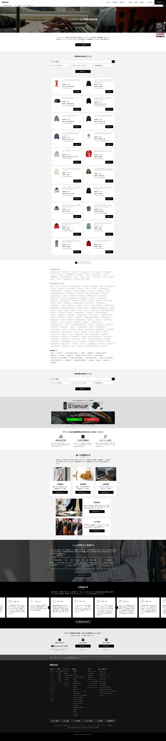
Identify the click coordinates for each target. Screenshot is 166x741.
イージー (108, 291)
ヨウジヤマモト (54, 343)
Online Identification (92, 687)
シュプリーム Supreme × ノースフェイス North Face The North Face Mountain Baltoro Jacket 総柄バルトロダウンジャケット (71, 206)
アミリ (87, 288)
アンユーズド (100, 291)
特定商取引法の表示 (67, 725)
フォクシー (98, 331)
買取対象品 (115, 2)
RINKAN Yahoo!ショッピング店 (104, 675)
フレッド (70, 334)
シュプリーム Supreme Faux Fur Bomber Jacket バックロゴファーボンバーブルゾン (103, 240)
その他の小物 (54, 276)
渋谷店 (68, 174)
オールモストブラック (102, 298)
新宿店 (83, 353)
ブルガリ (63, 334)
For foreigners (66, 685)
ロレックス (79, 346)
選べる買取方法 (60, 671)
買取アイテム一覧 (54, 689)
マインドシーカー (54, 339)
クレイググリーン (89, 303)
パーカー (102, 88)
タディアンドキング (106, 317)
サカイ (66, 310)
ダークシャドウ (79, 317)
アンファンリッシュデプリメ (80, 291)
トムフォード (77, 322)
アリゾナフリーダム (103, 288)
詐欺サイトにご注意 (91, 725)
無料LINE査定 (90, 675)
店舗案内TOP (75, 671)
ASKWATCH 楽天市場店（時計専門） (105, 689)
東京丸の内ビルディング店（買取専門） (59, 358)
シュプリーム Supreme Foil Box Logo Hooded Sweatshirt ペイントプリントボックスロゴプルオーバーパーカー (71, 169)
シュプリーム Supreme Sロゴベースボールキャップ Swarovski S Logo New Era (71, 98)
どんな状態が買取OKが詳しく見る (83, 575)
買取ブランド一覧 (54, 671)
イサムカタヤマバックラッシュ (57, 293)
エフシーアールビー (92, 295)
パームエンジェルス (82, 327)
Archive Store (101, 695)
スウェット (80, 274)
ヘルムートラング (95, 334)
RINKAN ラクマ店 (102, 679)
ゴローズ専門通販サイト (103, 685)
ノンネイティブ (64, 327)
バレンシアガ (72, 329)
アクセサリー (65, 272)
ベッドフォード (79, 334)
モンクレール (100, 341)
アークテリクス (64, 286)
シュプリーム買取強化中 (17, 5)
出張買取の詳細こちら (60, 492)
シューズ (53, 274)
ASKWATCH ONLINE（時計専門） (105, 687)
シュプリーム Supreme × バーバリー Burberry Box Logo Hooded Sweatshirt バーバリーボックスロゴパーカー (103, 188)
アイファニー (86, 286)
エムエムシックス (54, 298)
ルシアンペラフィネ (55, 346)
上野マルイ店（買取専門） (91, 358)
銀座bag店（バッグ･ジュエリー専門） (84, 355)
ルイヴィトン (101, 343)
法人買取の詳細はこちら (97, 530)
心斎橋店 (100, 86)
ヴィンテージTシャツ (55, 295)
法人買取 (59, 681)
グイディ (53, 303)
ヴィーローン (105, 293)
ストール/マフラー (96, 274)
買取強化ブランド (123, 2)
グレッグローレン (54, 305)
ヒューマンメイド (89, 329)
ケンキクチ (79, 305)
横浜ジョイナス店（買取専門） (106, 358)
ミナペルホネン (82, 341)
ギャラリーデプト (108, 300)
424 (52, 286)
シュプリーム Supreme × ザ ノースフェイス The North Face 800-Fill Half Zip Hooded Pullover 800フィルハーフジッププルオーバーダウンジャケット (103, 169)
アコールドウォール (110, 286)
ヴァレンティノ (80, 293)
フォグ (91, 331)
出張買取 (59, 675)
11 (87, 262)
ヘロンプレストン (54, 336)
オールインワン (75, 272)
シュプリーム (90, 312)
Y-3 (56, 286)
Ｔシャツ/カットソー (104, 140)
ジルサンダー (62, 315)
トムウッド (69, 322)
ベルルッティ (104, 334)
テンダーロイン (54, 322)
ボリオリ (84, 336)
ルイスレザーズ (110, 343)
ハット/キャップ (71, 105)
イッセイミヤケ (70, 293)
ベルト (58, 279)
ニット (75, 276)
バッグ (101, 158)
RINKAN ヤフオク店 (102, 677)
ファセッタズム (110, 329)
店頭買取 (59, 677)
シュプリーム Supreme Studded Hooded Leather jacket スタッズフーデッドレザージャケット (103, 116)
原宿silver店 (101, 211)
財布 (88, 279)
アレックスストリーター (56, 291)
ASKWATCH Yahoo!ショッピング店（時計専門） (107, 691)
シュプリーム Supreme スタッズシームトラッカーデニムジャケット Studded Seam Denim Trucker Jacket (71, 134)
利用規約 (60, 725)
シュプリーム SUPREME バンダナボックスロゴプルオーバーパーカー (71, 151)
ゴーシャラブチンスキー (96, 305)
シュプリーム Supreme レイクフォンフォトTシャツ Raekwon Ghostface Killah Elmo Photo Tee (103, 133)
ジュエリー (60, 274)
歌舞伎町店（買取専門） (101, 353)
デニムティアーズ (107, 319)
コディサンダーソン (109, 305)
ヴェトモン (72, 295)
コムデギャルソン (54, 307)
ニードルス (91, 324)
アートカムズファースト (75, 286)
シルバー (52, 695)
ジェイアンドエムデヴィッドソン (107, 310)
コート (101, 230)
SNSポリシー (84, 725)
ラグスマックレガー (65, 343)
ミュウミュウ (91, 341)
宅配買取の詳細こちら (83, 492)
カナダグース (75, 300)
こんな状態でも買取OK (68, 675)
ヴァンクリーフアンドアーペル (93, 293)
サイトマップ (103, 725)
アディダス (61, 288)
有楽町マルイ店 (102, 121)
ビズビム (80, 329)
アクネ (101, 286)
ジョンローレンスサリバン (101, 312)
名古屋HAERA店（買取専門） (80, 360)
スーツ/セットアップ (70, 274)
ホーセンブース (65, 336)
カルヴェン (83, 300)
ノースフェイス (54, 327)
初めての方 (108, 2)
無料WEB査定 (90, 673)
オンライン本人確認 (92, 683)
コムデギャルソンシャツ (83, 307)
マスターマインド (65, 339)
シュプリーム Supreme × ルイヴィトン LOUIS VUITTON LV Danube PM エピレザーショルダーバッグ (103, 151)
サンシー (87, 310)
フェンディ (84, 331)
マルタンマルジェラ (66, 341)
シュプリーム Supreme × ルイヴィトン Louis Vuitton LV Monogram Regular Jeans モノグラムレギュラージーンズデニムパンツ (71, 241)
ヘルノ (86, 334)
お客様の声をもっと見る (83, 621)
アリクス (94, 288)
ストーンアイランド (94, 315)
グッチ (59, 303)
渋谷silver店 (59, 353)
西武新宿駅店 (90, 353)
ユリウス (108, 341)
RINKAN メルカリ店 (102, 681)
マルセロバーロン (54, 341)
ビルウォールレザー (100, 329)
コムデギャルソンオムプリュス (68, 307)
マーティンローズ (107, 336)
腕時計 (52, 699)
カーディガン (84, 272)
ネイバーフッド (109, 324)
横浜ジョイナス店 (102, 104)
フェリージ (76, 331)
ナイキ (66, 324)
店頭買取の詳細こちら (105, 492)
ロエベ (72, 346)
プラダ (105, 331)
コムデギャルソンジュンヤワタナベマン (99, 307)
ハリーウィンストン (55, 329)
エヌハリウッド (81, 295)
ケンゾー (86, 305)
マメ (84, 339)
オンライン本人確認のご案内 (93, 681)
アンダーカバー (68, 291)
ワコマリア (104, 346)
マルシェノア (107, 339)
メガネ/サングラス (67, 279)
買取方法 (130, 2)
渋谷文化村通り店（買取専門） (72, 353)
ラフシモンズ (75, 343)
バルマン (64, 329)
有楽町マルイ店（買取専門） (77, 358)
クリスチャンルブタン (78, 303)
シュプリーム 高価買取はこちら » (83, 44)
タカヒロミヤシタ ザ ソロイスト (91, 317)
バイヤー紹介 (66, 681)
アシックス (53, 288)
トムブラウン (86, 322)
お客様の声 (66, 679)
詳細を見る (77, 91)
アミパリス (80, 288)
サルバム (80, 310)
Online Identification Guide (93, 685)
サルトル (73, 310)
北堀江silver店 (106, 360)
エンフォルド (84, 298)
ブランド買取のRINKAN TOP (7, 5)
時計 (83, 279)
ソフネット (70, 317)
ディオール (90, 319)
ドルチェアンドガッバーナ (56, 324)
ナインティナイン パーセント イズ (78, 324)
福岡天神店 (53, 362)
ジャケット (102, 105)
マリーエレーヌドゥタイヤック (94, 339)
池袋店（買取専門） (99, 355)
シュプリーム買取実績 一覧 (28, 5)
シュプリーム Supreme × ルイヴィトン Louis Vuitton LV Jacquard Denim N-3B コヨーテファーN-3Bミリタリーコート (103, 223)
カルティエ (91, 300)
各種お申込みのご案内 (92, 671)
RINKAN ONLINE (102, 671)
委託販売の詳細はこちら (97, 511)
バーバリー (72, 327)
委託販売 (59, 679)
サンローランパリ (54, 683)
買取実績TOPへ (83, 71)
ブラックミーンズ (54, 334)
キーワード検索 (54, 61)
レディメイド (65, 346)
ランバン (83, 343)
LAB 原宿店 (62, 355)
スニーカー (105, 274)
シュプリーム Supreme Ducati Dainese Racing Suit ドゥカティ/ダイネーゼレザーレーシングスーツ (71, 81)
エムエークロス (102, 295)
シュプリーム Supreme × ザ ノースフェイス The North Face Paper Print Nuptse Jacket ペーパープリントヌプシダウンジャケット (71, 188)
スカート (87, 274)
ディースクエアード (80, 319)
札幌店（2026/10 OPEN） (56, 360)
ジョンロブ (53, 315)
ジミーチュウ (62, 312)
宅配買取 (59, 673)
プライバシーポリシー (76, 725)
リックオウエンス (91, 343)
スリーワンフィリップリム (106, 315)
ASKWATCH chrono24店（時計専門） (106, 693)
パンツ (69, 88)
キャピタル (99, 300)
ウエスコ (65, 295)
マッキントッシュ (76, 339)
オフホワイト (54, 300)
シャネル (69, 312)
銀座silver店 (70, 355)
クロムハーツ (70, 305)
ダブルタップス (54, 319)
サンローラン (94, 310)
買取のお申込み (91, 677)
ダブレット (63, 319)
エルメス (63, 298)
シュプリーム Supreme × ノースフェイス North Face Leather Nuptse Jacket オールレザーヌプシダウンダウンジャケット (71, 223)
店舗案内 (142, 2)
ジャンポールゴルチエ (79, 312)
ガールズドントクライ (64, 300)
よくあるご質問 (149, 2)
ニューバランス (99, 324)
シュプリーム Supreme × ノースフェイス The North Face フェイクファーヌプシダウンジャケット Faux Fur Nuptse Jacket (103, 98)
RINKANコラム (66, 683)
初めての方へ (66, 671)
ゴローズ (60, 310)
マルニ (74, 341)
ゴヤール (53, 310)
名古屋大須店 (68, 360)
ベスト (52, 279)
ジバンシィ (53, 312)
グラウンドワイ (67, 303)
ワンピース (76, 279)
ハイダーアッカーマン (100, 327)
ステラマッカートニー (82, 315)
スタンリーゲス (71, 315)
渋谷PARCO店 (101, 175)
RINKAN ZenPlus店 (102, 683)
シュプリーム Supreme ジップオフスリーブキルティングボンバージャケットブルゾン (71, 116)
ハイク (91, 327)
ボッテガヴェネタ (75, 336)
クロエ (63, 305)
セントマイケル (61, 317)
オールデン (92, 298)
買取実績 (136, 2)
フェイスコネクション (66, 331)
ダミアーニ (71, 319)
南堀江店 (100, 156)
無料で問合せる (83, 646)
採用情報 (109, 725)
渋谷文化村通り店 (70, 86)
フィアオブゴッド (54, 331)
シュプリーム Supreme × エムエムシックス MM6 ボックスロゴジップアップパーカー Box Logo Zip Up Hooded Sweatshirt (103, 81)
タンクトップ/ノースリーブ (65, 276)
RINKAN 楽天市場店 (102, 673)
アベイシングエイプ (71, 288)
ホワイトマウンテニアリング (95, 336)
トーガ (62, 322)
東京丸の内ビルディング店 (72, 156)
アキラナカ (94, 286)
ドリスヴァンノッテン (96, 322)
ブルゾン (70, 123)
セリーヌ (53, 317)
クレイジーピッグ (100, 303)
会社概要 (55, 725)
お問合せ (98, 725)
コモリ (112, 307)
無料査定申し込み (160, 2)
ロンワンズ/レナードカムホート (91, 346)
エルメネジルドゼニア (73, 298)
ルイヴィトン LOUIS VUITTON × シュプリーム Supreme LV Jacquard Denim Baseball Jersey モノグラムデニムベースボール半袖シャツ (103, 206)
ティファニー (98, 319)
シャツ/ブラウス (103, 213)
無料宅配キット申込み (92, 679)
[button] (74, 419)
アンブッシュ (92, 291)
